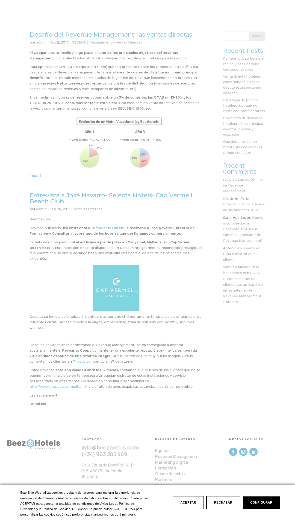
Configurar (261, 502)
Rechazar (223, 502)
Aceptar (188, 502)
